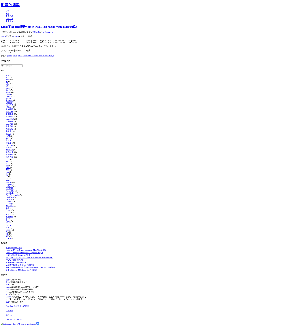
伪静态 (8, 134)
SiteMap (9, 315)
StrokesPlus (10, 191)
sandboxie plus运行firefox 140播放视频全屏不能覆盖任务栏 (29, 258)
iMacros (9, 199)
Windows (9, 150)
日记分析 (9, 117)
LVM (8, 136)
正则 (7, 208)
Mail (7, 84)
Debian (8, 210)
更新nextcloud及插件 (14, 248)
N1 (7, 234)
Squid (8, 90)
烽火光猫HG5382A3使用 (16, 262)
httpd (20, 56)
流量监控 (9, 129)
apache (9, 56)
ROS (7, 163)
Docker (8, 230)
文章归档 (9, 16)
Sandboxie (9, 189)
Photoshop (9, 206)
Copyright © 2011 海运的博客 (17, 306)
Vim (7, 166)
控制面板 (36, 32)
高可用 (8, 140)
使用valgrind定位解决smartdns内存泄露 (21, 270)
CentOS (9, 96)
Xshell (8, 180)
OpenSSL (9, 187)
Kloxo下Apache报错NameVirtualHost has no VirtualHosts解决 (39, 26)
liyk (7, 299)
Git (7, 174)
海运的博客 (10, 5)
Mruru (8, 287)
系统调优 (9, 157)
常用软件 (9, 114)
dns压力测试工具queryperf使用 (18, 255)
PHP (7, 80)
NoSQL (8, 214)
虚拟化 (8, 131)
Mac (7, 172)
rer (7, 294)
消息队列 (9, 217)
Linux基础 (10, 119)
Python (8, 212)
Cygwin (9, 185)
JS (6, 219)
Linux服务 (10, 124)
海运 (7, 280)
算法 (7, 227)
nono (7, 289)
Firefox (8, 182)
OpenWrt (9, 103)
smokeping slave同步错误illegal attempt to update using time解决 (30, 267)
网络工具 (9, 152)
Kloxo (3, 36)
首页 (7, 11)
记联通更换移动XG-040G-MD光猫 (20, 265)
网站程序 (9, 109)
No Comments (47, 32)
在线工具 (9, 19)
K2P (7, 236)
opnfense (9, 297)
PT (7, 232)
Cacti (7, 88)
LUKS (8, 238)
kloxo (15, 56)
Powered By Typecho (14, 319)
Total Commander (12, 195)
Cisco (8, 159)
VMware (9, 107)
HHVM (8, 225)
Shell (7, 138)
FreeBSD (9, 145)
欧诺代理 (9, 121)
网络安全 (9, 147)
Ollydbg (9, 203)
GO (7, 223)
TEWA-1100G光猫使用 (15, 260)
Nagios (8, 92)
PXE (7, 170)
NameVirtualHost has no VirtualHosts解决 (38, 56)
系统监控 (9, 126)
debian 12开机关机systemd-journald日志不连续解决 (26, 250)
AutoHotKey (10, 193)
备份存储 (9, 112)
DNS (7, 86)
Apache (16, 36)
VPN (7, 161)
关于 (7, 14)
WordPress (10, 197)
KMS (8, 168)
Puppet (8, 94)
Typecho (9, 201)
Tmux (8, 221)
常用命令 (9, 21)
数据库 (8, 143)
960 (7, 292)
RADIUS (9, 101)
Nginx (8, 77)
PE (7, 176)
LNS (7, 178)
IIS (7, 82)
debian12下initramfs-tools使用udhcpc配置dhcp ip (24, 253)
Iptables (8, 98)
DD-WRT (9, 105)
